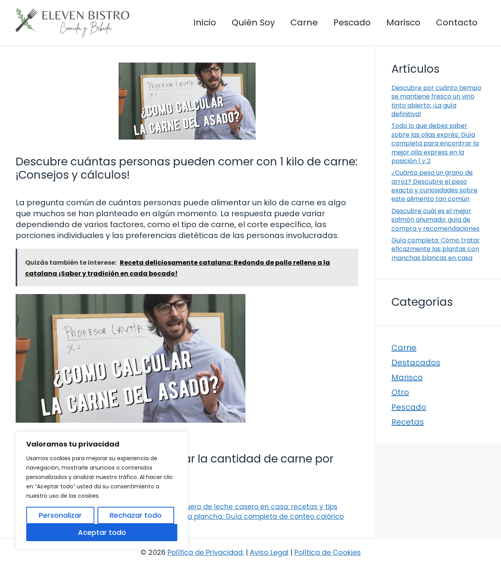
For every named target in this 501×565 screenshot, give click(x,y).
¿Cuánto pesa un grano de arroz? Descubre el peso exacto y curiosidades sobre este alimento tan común (434, 185)
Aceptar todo (102, 532)
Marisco (403, 22)
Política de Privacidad (205, 552)
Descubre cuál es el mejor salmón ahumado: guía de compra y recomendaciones (435, 219)
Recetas (407, 421)
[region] (102, 490)
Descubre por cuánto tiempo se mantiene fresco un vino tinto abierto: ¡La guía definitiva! (436, 100)
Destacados (415, 362)
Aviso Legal (269, 552)
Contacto (457, 22)
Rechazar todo (136, 515)
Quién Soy (253, 22)
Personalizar (60, 515)
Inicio (204, 22)
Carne (304, 22)
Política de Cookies (327, 552)
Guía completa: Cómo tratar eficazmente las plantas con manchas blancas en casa (435, 249)
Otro (400, 392)
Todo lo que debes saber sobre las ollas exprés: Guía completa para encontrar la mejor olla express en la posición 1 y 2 (435, 143)
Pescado (352, 22)
